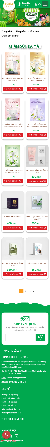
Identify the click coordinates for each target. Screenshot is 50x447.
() (39, 4)
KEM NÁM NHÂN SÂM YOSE (13, 217)
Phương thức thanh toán (11, 412)
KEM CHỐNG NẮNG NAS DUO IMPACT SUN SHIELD (37, 79)
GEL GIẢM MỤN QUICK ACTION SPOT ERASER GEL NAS (13, 171)
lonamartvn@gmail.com (16, 377)
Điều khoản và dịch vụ (11, 409)
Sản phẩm (21, 31)
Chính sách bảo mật (9, 401)
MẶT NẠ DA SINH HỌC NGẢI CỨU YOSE (12, 264)
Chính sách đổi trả (9, 405)
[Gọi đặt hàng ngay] (6, 435)
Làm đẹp (34, 31)
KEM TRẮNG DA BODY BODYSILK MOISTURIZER (12, 79)
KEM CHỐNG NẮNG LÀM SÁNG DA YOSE (37, 171)
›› (33, 291)
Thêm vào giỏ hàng (11, 89)
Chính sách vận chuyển (11, 398)
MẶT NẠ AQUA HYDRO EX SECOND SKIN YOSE (37, 218)
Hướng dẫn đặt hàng (10, 394)
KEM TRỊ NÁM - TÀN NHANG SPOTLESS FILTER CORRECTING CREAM (37, 125)
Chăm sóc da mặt (10, 35)
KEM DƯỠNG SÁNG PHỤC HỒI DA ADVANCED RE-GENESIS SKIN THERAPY (12, 125)
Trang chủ (7, 31)
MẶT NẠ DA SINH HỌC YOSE (37, 263)
